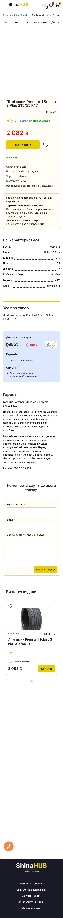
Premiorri (25, 15)
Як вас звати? (16, 504)
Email (11, 519)
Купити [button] (46, 669)
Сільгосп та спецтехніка (31, 889)
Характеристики (37, 22)
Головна (7, 15)
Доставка (57, 22)
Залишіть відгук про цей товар (25, 534)
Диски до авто (31, 908)
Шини (16, 15)
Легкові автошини (31, 883)
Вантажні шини (31, 896)
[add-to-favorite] (10, 606)
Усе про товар (13, 22)
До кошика (23, 145)
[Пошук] (44, 5)
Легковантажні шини (31, 902)
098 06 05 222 (22, 468)
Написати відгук (46, 569)
